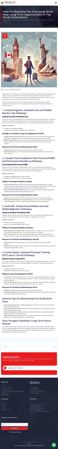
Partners (3, 406)
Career (31, 413)
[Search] (54, 347)
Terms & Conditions (33, 442)
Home (4, 20)
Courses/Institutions (5, 410)
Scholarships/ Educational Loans (37, 391)
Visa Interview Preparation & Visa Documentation (12, 391)
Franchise (3, 408)
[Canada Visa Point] (8, 2)
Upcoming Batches (5, 393)
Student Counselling (34, 393)
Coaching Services (5, 394)
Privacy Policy (23, 442)
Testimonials (4, 404)
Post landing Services (6, 389)
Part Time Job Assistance (7, 387)
